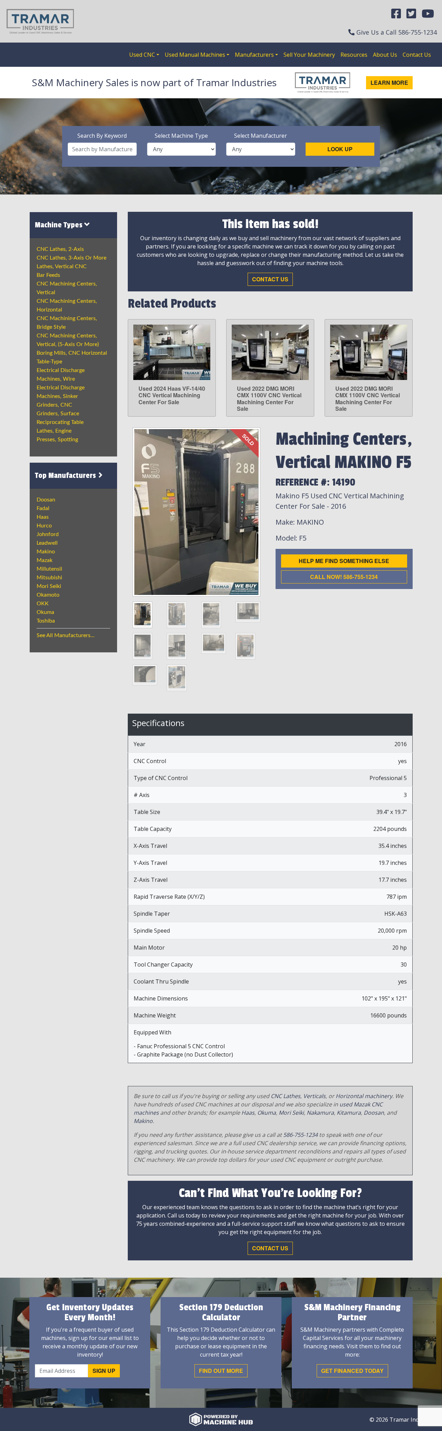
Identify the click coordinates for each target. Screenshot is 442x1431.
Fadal (43, 508)
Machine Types (59, 224)
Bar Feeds (48, 275)
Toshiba (46, 621)
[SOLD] (196, 511)
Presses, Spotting (57, 439)
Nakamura (320, 1112)
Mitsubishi (49, 577)
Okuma (45, 612)
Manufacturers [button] (254, 54)
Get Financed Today (352, 1371)
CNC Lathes (285, 1096)
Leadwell (47, 543)
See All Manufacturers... (66, 635)
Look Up (340, 149)
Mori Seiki (49, 586)
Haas (43, 517)
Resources (353, 54)
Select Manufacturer (260, 135)
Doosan (46, 499)
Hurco (44, 525)
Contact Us (417, 54)
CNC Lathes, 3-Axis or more (71, 258)
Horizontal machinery (364, 1096)
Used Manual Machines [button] (195, 54)
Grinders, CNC (54, 405)
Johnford (48, 534)
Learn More (389, 83)
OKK (43, 603)
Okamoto (48, 595)
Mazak (44, 560)
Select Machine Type (181, 135)
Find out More (221, 1371)
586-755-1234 (417, 32)
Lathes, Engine (54, 431)
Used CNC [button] (142, 54)
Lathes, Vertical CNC (62, 266)
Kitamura (349, 1112)
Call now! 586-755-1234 (344, 577)
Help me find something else (344, 561)
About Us (385, 54)
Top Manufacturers (66, 475)
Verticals (314, 1096)
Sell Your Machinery (309, 54)
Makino (46, 551)
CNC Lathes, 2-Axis (60, 249)
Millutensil (49, 569)
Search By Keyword (102, 135)
